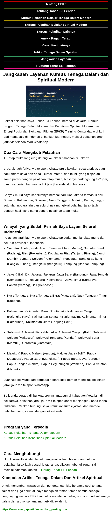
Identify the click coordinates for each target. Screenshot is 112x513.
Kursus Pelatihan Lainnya (56, 31)
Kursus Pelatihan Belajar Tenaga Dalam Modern (56, 17)
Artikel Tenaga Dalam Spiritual (56, 52)
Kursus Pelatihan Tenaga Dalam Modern (32, 432)
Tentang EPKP (56, 4)
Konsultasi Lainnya (56, 45)
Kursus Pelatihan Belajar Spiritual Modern (56, 24)
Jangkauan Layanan (56, 59)
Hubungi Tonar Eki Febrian (56, 65)
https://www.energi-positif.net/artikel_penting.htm (34, 509)
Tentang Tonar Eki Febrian (56, 11)
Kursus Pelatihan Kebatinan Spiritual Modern (35, 438)
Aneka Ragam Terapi (56, 38)
